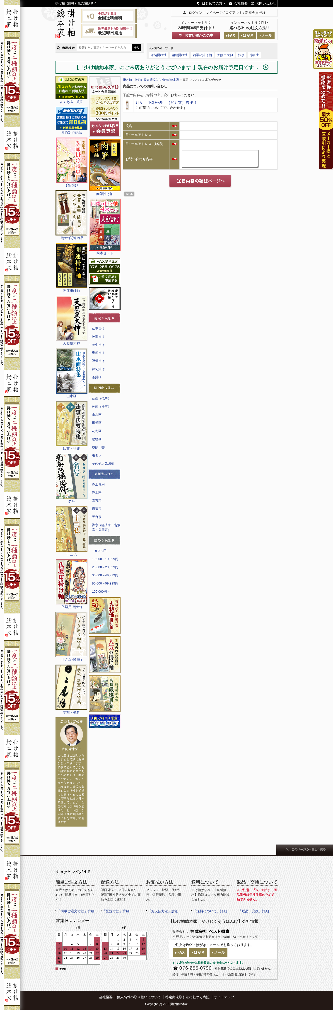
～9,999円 (99, 551)
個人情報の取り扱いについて (139, 997)
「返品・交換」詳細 (253, 911)
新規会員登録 (255, 12)
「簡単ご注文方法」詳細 (75, 911)
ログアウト (233, 12)
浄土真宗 (98, 484)
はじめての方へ (214, 3)
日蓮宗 (96, 509)
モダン (96, 455)
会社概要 (241, 3)
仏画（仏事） (101, 398)
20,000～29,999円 (105, 567)
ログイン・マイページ (206, 12)
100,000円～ (101, 591)
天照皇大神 (225, 55)
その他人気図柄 (103, 463)
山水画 (96, 414)
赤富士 (254, 55)
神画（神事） (101, 406)
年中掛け (98, 345)
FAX (231, 35)
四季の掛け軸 (202, 55)
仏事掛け (98, 328)
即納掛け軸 (158, 55)
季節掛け (98, 352)
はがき (248, 35)
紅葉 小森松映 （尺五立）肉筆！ (166, 102)
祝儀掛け (98, 361)
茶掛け (96, 377)
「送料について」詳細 (210, 911)
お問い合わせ (266, 3)
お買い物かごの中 (199, 35)
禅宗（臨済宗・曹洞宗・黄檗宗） (106, 527)
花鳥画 (96, 431)
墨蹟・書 (98, 447)
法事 (241, 55)
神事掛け (98, 336)
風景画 (96, 423)
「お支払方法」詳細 (163, 911)
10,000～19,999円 (105, 559)
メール (266, 35)
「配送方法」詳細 (116, 911)
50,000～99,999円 (105, 583)
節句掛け (98, 369)
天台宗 (96, 517)
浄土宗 (96, 492)
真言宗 (96, 500)
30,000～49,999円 (105, 575)
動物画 (96, 439)
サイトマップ (224, 997)
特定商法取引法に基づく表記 (187, 997)
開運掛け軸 (180, 55)
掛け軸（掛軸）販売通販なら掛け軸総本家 (151, 79)
